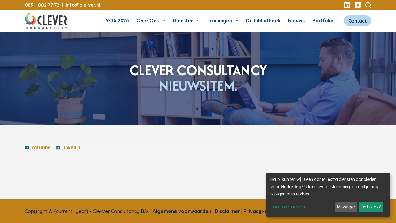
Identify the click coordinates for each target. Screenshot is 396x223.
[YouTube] (358, 5)
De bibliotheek (263, 20)
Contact (357, 21)
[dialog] (328, 195)
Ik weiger (346, 207)
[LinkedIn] (347, 5)
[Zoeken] (368, 5)
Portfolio (323, 20)
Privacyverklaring (264, 211)
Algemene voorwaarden (182, 211)
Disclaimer (227, 211)
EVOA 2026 (116, 20)
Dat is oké (371, 207)
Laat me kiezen (287, 206)
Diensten (183, 20)
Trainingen (219, 20)
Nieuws (296, 20)
